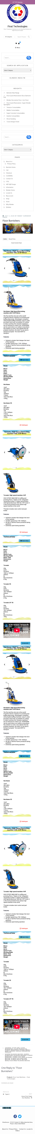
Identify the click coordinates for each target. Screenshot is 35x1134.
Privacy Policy (11, 164)
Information (9, 187)
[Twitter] (19, 1116)
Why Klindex (10, 204)
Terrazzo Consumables (14, 107)
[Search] (28, 58)
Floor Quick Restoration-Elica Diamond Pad (17, 96)
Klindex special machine (19, 1059)
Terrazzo (8, 1052)
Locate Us (9, 193)
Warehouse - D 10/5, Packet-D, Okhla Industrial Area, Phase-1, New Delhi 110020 (17, 1122)
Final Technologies (17, 26)
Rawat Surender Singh (16, 243)
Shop (7, 199)
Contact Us (9, 178)
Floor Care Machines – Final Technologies (18, 1078)
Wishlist (8, 207)
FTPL (7, 181)
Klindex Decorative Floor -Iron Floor (18, 100)
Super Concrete (10, 1051)
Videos (17, 1131)
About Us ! (9, 161)
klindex (26, 1054)
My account (9, 196)
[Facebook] (15, 1116)
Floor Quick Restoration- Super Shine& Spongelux (17, 103)
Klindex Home (10, 190)
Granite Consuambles (13, 116)
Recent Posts (12, 239)
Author (5, 239)
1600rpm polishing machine (14, 1054)
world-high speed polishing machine (17, 1060)
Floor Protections (20, 1049)
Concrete (8, 1047)
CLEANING (9, 176)
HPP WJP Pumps (11, 184)
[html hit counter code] (7, 1108)
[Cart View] (18, 43)
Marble (28, 1050)
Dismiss (20, 2)
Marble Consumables (13, 110)
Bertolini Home (10, 167)
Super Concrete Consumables (16, 113)
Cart (7, 170)
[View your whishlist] (16, 43)
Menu (18, 47)
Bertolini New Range (13, 93)
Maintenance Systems (18, 1050)
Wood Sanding (11, 119)
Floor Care (16, 1047)
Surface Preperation (23, 1051)
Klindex (7, 1050)
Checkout (9, 173)
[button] (12, 280)
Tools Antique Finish (13, 122)
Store (7, 201)
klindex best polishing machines (16, 1055)
